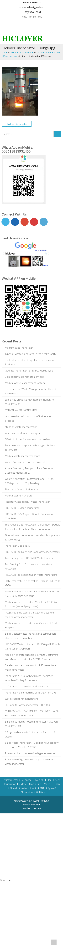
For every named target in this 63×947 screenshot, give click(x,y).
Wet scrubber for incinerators (21, 698)
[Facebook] (4, 22)
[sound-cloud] (59, 22)
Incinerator (10, 784)
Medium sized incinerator (19, 347)
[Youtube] (20, 22)
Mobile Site (35, 784)
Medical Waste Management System (25, 382)
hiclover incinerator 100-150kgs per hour (15, 125)
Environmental (10, 780)
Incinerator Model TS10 (18, 545)
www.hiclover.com (31, 804)
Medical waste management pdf (22, 456)
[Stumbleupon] (48, 22)
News (57, 780)
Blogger (57, 784)
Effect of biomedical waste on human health (29, 439)
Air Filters (40, 792)
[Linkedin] (31, 22)
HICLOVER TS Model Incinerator (22, 507)
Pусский (52, 788)
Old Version (27, 792)
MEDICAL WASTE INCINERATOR (21, 410)
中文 (34, 788)
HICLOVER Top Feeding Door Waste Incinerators (31, 574)
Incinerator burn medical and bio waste (26, 686)
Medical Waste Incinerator (19, 495)
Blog (49, 780)
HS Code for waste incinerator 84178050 (28, 704)
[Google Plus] (15, 22)
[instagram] (53, 22)
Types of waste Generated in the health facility (30, 353)
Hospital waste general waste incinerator (27, 501)
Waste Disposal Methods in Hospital (25, 462)
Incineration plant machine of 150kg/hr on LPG (30, 692)
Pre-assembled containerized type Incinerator (30, 753)
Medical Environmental (22, 52)
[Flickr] (37, 22)
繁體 (42, 788)
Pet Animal (26, 780)
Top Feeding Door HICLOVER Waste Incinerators (31, 558)
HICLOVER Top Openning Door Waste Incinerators (32, 551)
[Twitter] (9, 22)
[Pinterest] (26, 22)
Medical (39, 780)
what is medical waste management (24, 433)
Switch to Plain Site (31, 808)
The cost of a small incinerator (21, 489)
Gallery (22, 784)
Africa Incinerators (19, 788)
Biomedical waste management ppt (24, 376)
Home (4, 52)
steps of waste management (21, 426)
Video (47, 784)
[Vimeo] (42, 22)
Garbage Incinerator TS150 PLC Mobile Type (29, 370)
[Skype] (28, 27)
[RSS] (34, 27)
